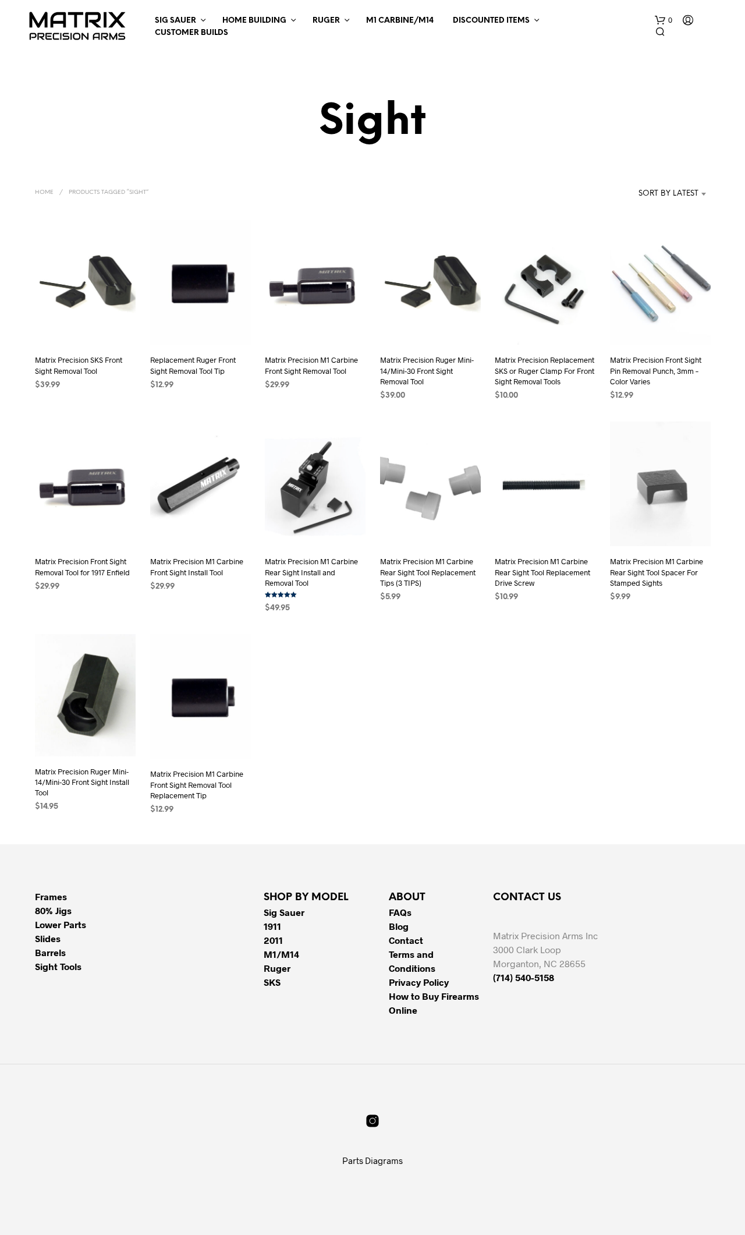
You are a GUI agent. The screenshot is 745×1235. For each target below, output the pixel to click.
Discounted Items (491, 20)
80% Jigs (53, 910)
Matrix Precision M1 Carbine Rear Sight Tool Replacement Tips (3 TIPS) (428, 572)
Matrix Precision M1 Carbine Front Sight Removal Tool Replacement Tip (196, 784)
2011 (273, 940)
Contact (406, 940)
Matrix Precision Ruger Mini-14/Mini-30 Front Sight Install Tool (82, 782)
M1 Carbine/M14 (400, 20)
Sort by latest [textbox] (668, 193)
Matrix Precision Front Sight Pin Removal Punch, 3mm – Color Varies (655, 371)
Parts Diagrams (372, 1160)
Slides (48, 938)
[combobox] (651, 194)
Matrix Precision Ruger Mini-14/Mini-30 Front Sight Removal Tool (427, 371)
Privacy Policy (419, 982)
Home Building (254, 20)
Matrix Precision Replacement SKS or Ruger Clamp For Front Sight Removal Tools (544, 371)
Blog (399, 926)
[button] (663, 20)
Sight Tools (58, 966)
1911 (272, 926)
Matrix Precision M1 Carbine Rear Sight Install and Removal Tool (311, 572)
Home (44, 192)
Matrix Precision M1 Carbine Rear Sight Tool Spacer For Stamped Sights (656, 572)
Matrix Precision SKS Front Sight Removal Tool (78, 366)
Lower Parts (60, 924)
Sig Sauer (175, 20)
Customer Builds (191, 33)
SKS (272, 982)
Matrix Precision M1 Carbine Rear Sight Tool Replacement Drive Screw (542, 572)
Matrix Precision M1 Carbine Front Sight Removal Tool (311, 366)
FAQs (400, 912)
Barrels (50, 952)
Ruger (326, 20)
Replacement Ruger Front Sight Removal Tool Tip (193, 366)
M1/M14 (281, 954)
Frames (51, 896)
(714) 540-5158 (523, 977)
